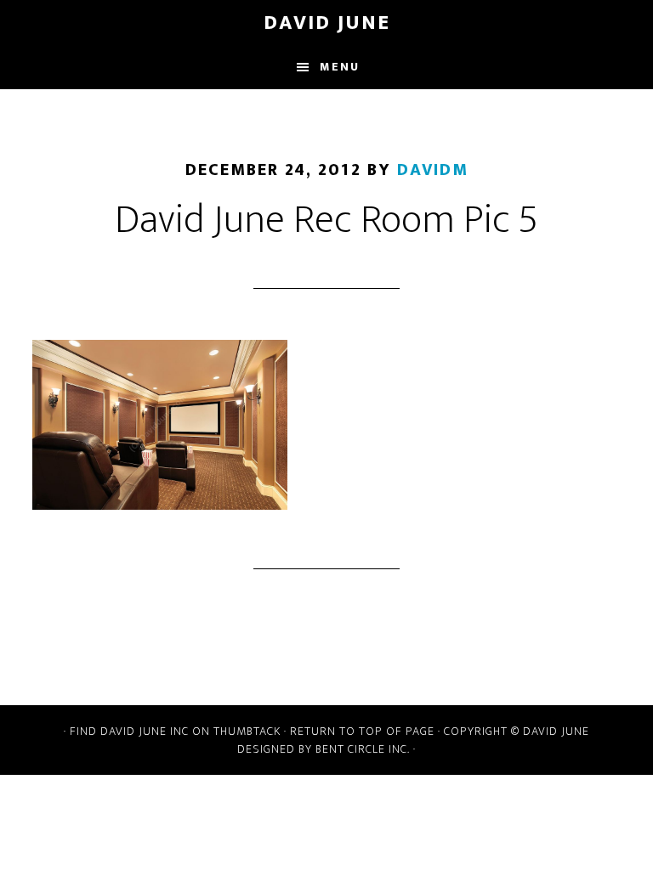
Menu (340, 66)
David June (327, 23)
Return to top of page (362, 731)
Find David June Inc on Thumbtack (175, 731)
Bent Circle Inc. (362, 749)
